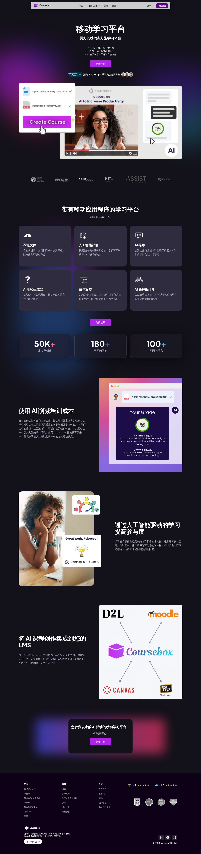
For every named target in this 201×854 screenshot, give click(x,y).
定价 (106, 5)
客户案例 (66, 793)
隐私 (101, 798)
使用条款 (103, 802)
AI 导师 (27, 802)
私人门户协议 (104, 807)
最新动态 (66, 811)
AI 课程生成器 (30, 789)
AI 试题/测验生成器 (32, 798)
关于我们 (103, 789)
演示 (64, 802)
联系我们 (103, 793)
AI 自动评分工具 (30, 807)
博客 (64, 789)
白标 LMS (28, 811)
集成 (26, 816)
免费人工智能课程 (69, 798)
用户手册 (66, 807)
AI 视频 (27, 793)
